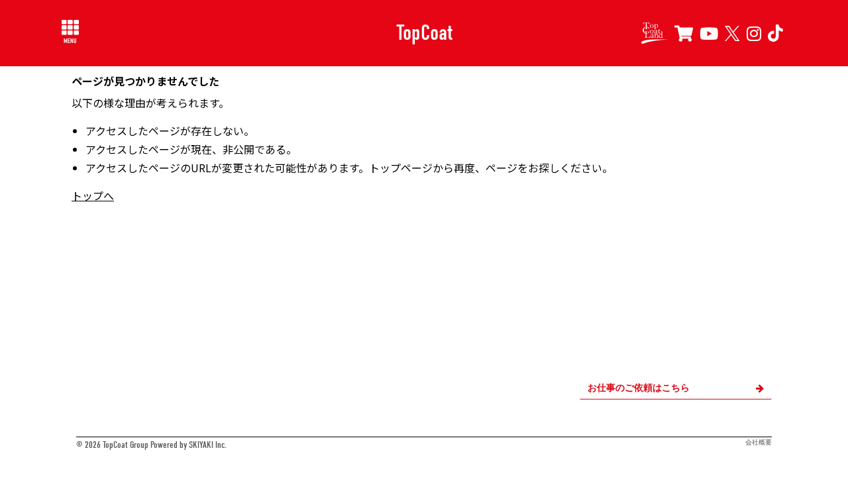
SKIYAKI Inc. (208, 444)
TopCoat (424, 32)
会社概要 (758, 443)
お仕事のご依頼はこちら (639, 388)
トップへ (93, 195)
